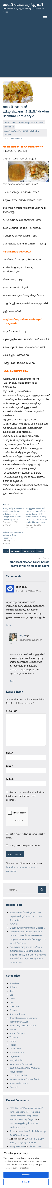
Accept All (26, 1174)
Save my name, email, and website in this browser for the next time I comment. (25, 796)
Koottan (13, 1010)
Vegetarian (9, 126)
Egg (11, 994)
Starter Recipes (17, 1033)
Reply (8, 625)
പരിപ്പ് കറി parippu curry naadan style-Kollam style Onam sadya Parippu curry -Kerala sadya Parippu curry (13, 514)
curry (6, 551)
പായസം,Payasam (18, 1083)
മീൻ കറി (13, 1087)
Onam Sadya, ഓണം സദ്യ (31, 122)
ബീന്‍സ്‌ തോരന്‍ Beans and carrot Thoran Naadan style (13, 535)
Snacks (12, 1029)
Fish (11, 1002)
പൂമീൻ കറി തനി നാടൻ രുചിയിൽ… (27, 927)
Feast (14, 122)
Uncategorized (16, 1052)
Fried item (14, 1006)
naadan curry (28, 551)
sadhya (40, 551)
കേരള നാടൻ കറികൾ (20, 1064)
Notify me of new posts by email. (25, 845)
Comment (11, 710)
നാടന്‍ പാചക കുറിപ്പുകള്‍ (23, 4)
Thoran (12, 1041)
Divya (5, 138)
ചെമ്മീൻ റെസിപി (18, 1075)
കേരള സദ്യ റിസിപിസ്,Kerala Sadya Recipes (21, 133)
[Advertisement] (26, 51)
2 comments (16, 138)
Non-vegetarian (17, 1014)
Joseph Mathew (17, 1146)
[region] (26, 1168)
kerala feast (15, 551)
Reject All (26, 1182)
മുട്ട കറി (13, 924)
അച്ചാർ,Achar (16, 1060)
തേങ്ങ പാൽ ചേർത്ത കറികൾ (24, 1079)
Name (9, 752)
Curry (6, 122)
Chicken (13, 987)
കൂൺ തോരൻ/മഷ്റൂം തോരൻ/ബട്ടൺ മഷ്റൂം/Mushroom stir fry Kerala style (25, 916)
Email (9, 765)
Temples (13, 1037)
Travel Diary (15, 1048)
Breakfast (14, 983)
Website (10, 779)
